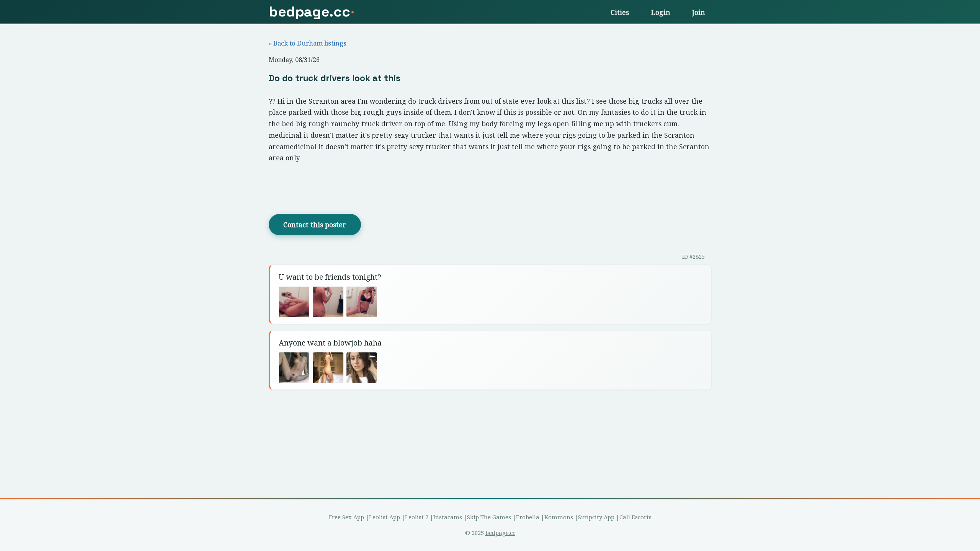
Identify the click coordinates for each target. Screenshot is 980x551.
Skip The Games (489, 517)
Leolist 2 (416, 517)
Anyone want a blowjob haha (330, 342)
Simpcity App (596, 517)
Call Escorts (635, 517)
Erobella (527, 517)
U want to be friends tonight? (330, 277)
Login (660, 12)
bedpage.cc (500, 532)
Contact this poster (314, 224)
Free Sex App (346, 517)
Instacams (447, 517)
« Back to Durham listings (307, 43)
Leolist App (384, 517)
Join (698, 12)
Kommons (558, 517)
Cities (620, 12)
